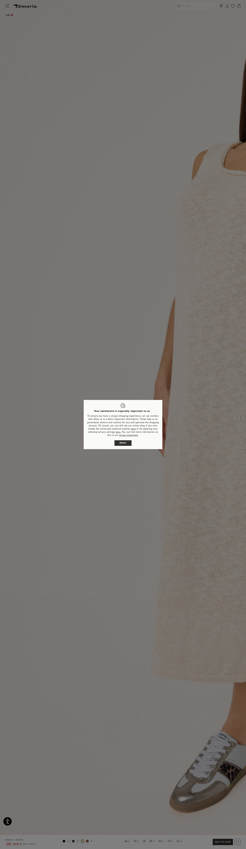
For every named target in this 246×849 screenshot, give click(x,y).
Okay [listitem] (123, 443)
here (133, 428)
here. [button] (118, 432)
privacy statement (128, 435)
